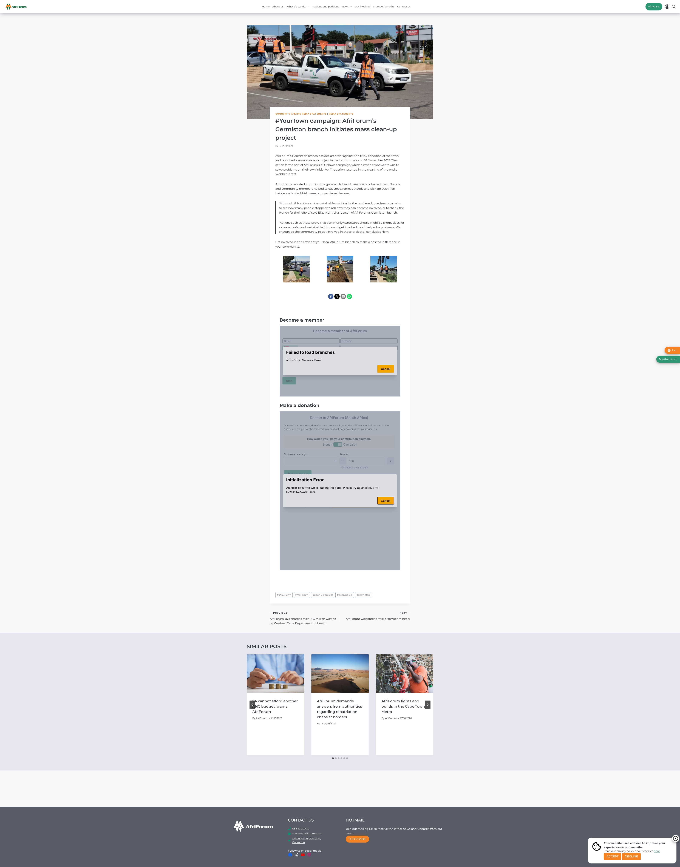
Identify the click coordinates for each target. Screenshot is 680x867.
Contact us (404, 6)
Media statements (340, 114)
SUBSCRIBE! (357, 839)
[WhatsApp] (349, 296)
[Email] (343, 296)
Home (266, 6)
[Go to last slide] (252, 705)
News (345, 6)
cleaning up (344, 595)
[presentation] (275, 673)
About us (278, 6)
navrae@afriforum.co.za (307, 833)
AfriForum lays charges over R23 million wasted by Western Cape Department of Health (303, 618)
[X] (337, 296)
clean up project (323, 595)
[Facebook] (330, 296)
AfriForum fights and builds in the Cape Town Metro (403, 706)
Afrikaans (654, 6)
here (657, 851)
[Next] (427, 705)
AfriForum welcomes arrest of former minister (378, 616)
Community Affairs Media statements (301, 114)
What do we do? (296, 6)
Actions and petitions (326, 6)
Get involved (362, 6)
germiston (363, 595)
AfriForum (301, 595)
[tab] (333, 758)
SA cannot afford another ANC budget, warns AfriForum (275, 706)
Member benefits (383, 6)
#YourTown (284, 595)
